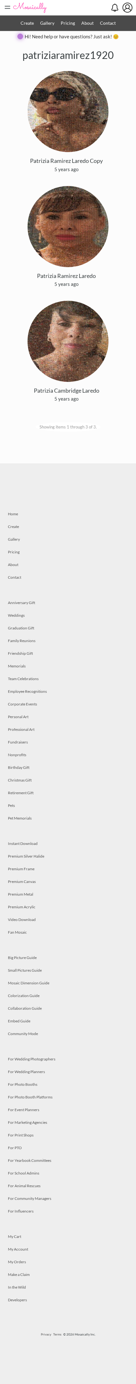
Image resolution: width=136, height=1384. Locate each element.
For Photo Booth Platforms (30, 1097)
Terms (57, 1334)
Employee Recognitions (27, 691)
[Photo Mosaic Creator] (30, 7)
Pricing (68, 23)
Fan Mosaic (17, 932)
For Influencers (21, 1211)
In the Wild (17, 1287)
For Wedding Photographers (31, 1059)
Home (13, 514)
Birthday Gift (18, 767)
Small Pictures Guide (25, 970)
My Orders (17, 1261)
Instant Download (23, 843)
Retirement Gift (21, 792)
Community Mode (23, 1033)
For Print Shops (21, 1135)
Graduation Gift (21, 628)
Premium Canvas (22, 881)
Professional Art (21, 729)
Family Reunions (21, 640)
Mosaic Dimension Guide (28, 983)
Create (27, 23)
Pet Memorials (20, 818)
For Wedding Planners (26, 1071)
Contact (108, 23)
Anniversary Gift (21, 602)
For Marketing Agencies (27, 1122)
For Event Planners (23, 1109)
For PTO (15, 1147)
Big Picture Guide (22, 957)
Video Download (22, 919)
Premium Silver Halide (26, 856)
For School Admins (23, 1173)
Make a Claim (19, 1274)
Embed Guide (19, 1021)
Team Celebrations (23, 678)
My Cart (14, 1236)
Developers (17, 1299)
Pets (11, 805)
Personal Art (18, 716)
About (87, 23)
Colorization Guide (24, 995)
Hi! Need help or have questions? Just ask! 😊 (72, 36)
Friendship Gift (20, 653)
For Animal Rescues (24, 1185)
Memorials (17, 666)
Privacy (46, 1334)
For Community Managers (29, 1198)
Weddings (16, 615)
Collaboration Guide (25, 1008)
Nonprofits (17, 754)
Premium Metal (20, 894)
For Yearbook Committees (29, 1160)
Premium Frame (21, 868)
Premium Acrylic (21, 906)
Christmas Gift (20, 780)
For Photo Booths (22, 1084)
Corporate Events (22, 704)
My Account (18, 1249)
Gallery (47, 23)
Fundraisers (18, 742)
